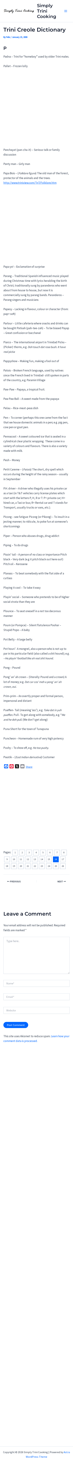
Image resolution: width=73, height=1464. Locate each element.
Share (29, 767)
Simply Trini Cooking (46, 11)
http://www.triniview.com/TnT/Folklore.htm (30, 183)
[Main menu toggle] (66, 11)
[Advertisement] (36, 109)
